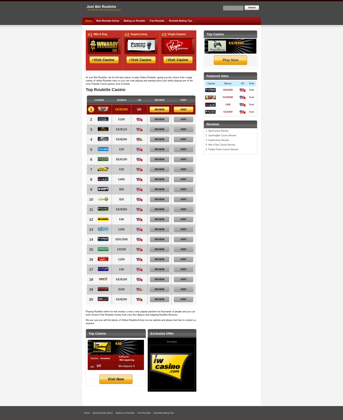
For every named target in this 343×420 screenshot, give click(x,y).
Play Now (230, 60)
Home (88, 20)
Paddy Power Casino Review (223, 149)
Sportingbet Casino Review (222, 135)
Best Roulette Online (107, 20)
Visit (251, 90)
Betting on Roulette (134, 20)
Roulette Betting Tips (180, 20)
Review (159, 109)
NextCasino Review (218, 130)
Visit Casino (104, 60)
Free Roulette (157, 20)
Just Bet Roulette (101, 7)
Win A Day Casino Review (221, 144)
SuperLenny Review (218, 140)
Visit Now (116, 379)
